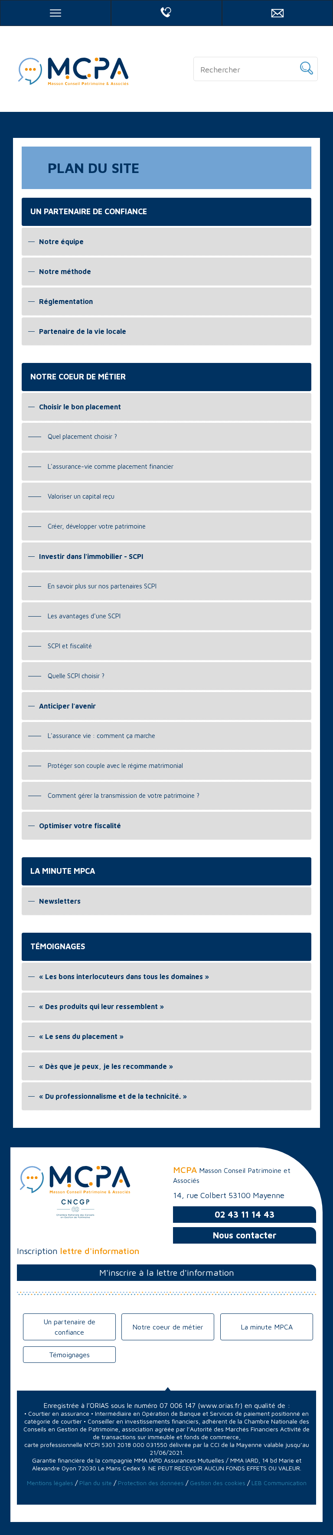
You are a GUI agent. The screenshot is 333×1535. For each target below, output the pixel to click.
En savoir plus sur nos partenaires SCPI (102, 586)
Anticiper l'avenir (67, 706)
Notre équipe (61, 241)
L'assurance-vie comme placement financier (110, 466)
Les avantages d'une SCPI (84, 616)
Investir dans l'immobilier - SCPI (91, 556)
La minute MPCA (267, 1327)
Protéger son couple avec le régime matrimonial (115, 765)
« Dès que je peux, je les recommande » (106, 1066)
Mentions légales (50, 1482)
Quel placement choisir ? (82, 436)
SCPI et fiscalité (70, 646)
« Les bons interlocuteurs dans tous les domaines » (124, 976)
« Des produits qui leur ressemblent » (101, 1006)
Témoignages (69, 1355)
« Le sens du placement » (81, 1036)
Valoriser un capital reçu (81, 496)
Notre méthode (65, 271)
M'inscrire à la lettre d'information (166, 1272)
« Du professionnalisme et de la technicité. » (113, 1096)
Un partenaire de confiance (69, 1327)
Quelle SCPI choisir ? (76, 675)
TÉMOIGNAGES (57, 946)
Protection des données (151, 1482)
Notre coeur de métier (167, 1327)
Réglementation (66, 301)
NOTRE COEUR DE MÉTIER (78, 376)
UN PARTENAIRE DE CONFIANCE (88, 211)
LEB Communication (279, 1482)
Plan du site (95, 1482)
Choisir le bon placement (80, 407)
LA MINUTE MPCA (62, 870)
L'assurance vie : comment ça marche (101, 735)
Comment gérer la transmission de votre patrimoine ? (123, 795)
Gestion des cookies (218, 1482)
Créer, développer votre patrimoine (97, 526)
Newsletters (60, 901)
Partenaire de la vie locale (82, 331)
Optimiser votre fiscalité (80, 826)
